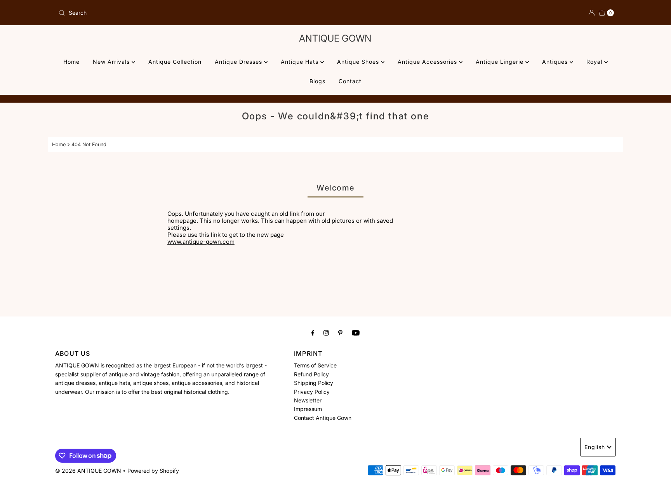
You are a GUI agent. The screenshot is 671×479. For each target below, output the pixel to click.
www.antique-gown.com (201, 241)
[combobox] (193, 13)
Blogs (317, 81)
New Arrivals (112, 61)
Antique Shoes (359, 61)
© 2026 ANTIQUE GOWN (88, 470)
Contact (350, 81)
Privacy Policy (312, 391)
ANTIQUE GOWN (335, 38)
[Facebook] (313, 332)
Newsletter (308, 400)
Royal (595, 61)
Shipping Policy (313, 382)
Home (71, 61)
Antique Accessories (428, 61)
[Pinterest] (340, 332)
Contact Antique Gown (322, 417)
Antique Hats (300, 61)
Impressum (308, 409)
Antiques (556, 61)
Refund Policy (311, 374)
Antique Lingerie (500, 61)
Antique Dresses (239, 61)
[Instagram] (326, 332)
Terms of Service (315, 365)
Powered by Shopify (153, 470)
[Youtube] (356, 332)
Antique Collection (175, 61)
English (594, 447)
